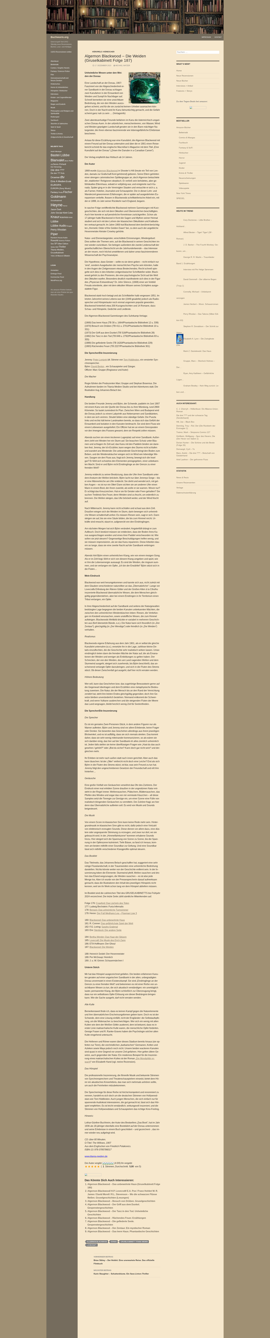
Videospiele (184, 188)
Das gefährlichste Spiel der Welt (117, 923)
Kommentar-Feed (57, 277)
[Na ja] (89, 1166)
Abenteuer (55, 61)
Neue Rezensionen (184, 76)
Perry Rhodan (58, 229)
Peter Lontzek (100, 360)
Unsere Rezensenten (185, 482)
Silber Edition (62, 244)
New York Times (183, 193)
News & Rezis (182, 477)
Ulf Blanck (59, 256)
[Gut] (95, 1166)
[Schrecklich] (86, 1166)
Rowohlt (54, 240)
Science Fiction (64, 240)
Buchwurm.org (59, 37)
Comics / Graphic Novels (60, 68)
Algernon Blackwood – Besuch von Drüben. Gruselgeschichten (121, 1201)
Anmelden (54, 270)
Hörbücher (183, 153)
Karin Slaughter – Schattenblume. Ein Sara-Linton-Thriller (121, 1272)
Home (179, 70)
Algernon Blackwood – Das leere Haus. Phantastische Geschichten (123, 1231)
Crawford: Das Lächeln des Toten (112, 903)
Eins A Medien (58, 181)
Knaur (55, 217)
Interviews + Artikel (184, 86)
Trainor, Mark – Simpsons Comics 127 (193, 432)
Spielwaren (184, 183)
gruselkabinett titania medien (134, 1241)
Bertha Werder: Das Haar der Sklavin (108, 937)
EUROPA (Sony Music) (61, 188)
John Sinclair (56, 213)
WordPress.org (56, 280)
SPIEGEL (180, 198)
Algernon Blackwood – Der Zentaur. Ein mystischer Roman (118, 1228)
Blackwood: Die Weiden (102, 947)
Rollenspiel (55, 117)
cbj (52, 164)
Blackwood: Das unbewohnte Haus (107, 920)
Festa (60, 192)
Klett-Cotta (68, 213)
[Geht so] (92, 1166)
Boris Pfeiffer (69, 161)
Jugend (182, 163)
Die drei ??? (57, 170)
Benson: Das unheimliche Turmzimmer (109, 910)
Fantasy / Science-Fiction (60, 71)
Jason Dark (56, 209)
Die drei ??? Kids (58, 173)
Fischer (67, 192)
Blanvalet (57, 160)
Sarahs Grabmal (110, 927)
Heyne (56, 205)
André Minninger (56, 151)
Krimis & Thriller (186, 173)
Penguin (69, 226)
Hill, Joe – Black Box (185, 422)
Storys (53, 130)
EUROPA (56, 185)
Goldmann (58, 196)
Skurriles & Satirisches (59, 124)
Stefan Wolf (54, 247)
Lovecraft (92, 1245)
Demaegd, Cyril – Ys (185, 449)
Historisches (55, 84)
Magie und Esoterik (58, 104)
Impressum (206, 37)
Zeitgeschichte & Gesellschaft (62, 137)
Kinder (182, 168)
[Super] (98, 1166)
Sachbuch (54, 120)
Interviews (54, 94)
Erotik (68, 181)
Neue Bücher (182, 81)
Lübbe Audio (58, 225)
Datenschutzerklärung (186, 493)
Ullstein (66, 256)
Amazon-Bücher (183, 127)
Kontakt (218, 37)
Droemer (55, 177)
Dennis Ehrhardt (59, 164)
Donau (114, 1241)
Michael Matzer (122, 66)
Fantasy (54, 192)
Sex (52, 244)
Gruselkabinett (56, 200)
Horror (182, 158)
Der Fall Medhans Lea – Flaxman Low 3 (117, 913)
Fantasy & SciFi (186, 148)
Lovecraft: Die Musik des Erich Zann (108, 940)
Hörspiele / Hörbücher (103, 52)
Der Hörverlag (56, 167)
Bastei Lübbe (60, 155)
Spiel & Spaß (56, 127)
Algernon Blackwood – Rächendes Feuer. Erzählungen (116, 1218)
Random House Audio (59, 238)
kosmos (64, 217)
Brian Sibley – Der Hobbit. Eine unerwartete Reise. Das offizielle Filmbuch (124, 1260)
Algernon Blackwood (107, 170)
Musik (53, 108)
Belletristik (183, 132)
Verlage (179, 488)
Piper (54, 234)
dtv (62, 177)
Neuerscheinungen (187, 178)
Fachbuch (183, 142)
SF (55, 243)
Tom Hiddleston (131, 360)
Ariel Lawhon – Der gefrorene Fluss (192, 459)
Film (52, 75)
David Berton (97, 366)
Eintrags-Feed (56, 274)
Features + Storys (184, 91)
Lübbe (54, 221)
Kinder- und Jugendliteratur (61, 97)
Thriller (62, 247)
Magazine (54, 101)
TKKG (53, 256)
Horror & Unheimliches (59, 87)
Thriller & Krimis (57, 134)
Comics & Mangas (187, 137)
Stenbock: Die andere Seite (108, 930)
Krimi (70, 217)
